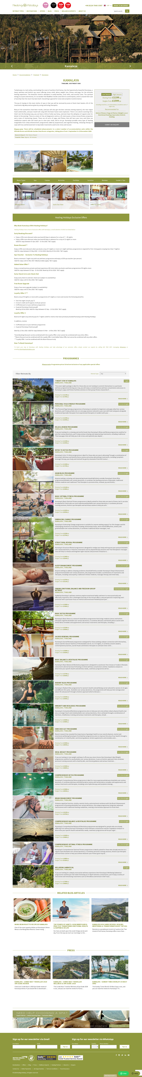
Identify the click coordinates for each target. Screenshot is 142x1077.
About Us (82, 11)
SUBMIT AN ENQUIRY (112, 125)
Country (94, 1043)
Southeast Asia (75, 83)
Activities (61, 180)
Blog (50, 11)
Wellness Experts (69, 11)
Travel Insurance (64, 1069)
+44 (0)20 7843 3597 (93, 5)
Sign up (65, 1047)
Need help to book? (110, 1075)
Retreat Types (18, 11)
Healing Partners (56, 1065)
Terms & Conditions (52, 1069)
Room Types (21, 180)
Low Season (106, 94)
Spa (35, 180)
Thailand (36, 75)
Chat (124, 1073)
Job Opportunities (38, 1069)
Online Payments (26, 1069)
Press (56, 11)
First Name (16, 1044)
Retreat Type (95, 374)
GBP (108, 5)
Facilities (76, 180)
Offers (42, 11)
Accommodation (24, 75)
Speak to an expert (121, 5)
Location (91, 180)
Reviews (105, 180)
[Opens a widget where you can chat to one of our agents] (134, 1073)
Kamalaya (45, 75)
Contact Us (16, 1069)
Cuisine (47, 180)
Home (15, 75)
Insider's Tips (120, 180)
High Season (117, 94)
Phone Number (104, 1044)
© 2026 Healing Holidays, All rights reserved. (25, 1073)
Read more (122, 399)
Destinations (32, 11)
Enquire (73, 1065)
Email (38, 1044)
